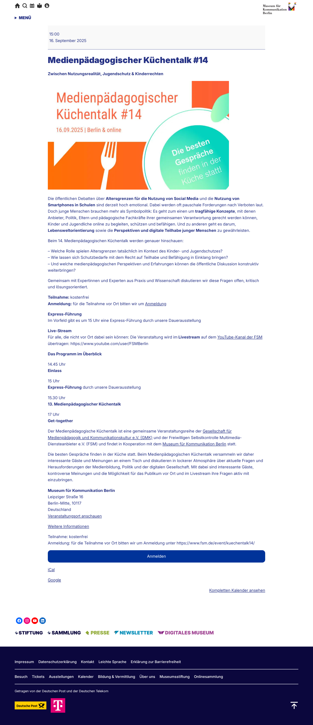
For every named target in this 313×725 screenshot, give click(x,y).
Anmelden (156, 556)
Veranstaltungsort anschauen (75, 516)
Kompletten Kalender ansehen (237, 590)
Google (54, 580)
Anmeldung (155, 303)
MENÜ (25, 17)
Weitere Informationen (68, 526)
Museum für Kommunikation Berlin (194, 444)
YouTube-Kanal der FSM (239, 337)
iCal (51, 569)
